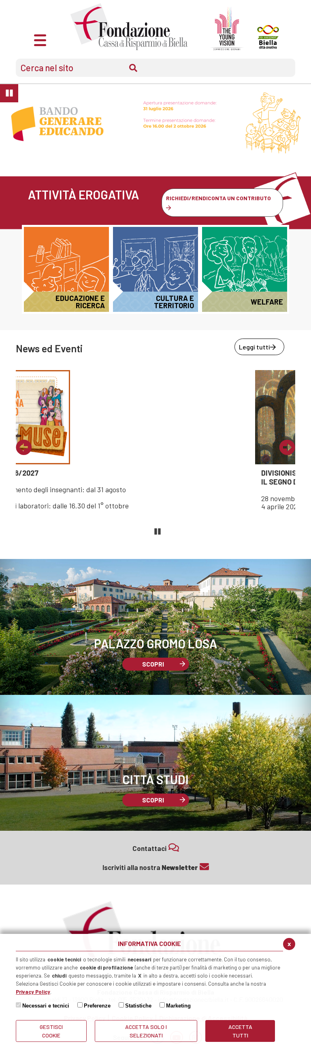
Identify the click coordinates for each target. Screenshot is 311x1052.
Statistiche (138, 1006)
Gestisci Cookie (51, 1031)
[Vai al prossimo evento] (287, 448)
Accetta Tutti (240, 1031)
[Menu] (40, 39)
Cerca (133, 67)
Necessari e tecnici (45, 1006)
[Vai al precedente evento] (24, 448)
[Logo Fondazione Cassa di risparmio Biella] (128, 26)
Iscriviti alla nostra (150, 867)
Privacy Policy (33, 991)
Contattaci (149, 848)
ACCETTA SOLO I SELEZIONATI (146, 1031)
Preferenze (97, 1006)
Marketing (178, 1006)
